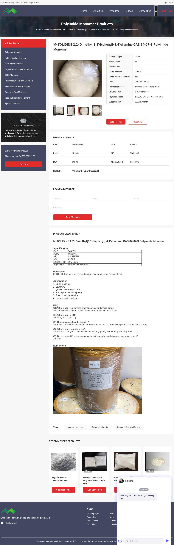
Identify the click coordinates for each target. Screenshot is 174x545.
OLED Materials (11, 75)
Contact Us (91, 524)
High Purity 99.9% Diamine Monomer (60, 479)
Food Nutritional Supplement (17, 98)
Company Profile (93, 514)
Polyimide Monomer (52, 30)
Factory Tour (91, 517)
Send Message (73, 217)
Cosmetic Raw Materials (16, 92)
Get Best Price (116, 122)
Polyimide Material (100, 427)
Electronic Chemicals (14, 64)
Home (38, 30)
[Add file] (120, 541)
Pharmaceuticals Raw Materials (19, 81)
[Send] (167, 541)
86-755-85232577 (27, 156)
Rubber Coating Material (15, 58)
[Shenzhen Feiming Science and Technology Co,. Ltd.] (9, 11)
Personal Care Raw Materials (17, 86)
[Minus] (167, 481)
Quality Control (92, 521)
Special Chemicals (13, 104)
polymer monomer (76, 427)
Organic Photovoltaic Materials (18, 69)
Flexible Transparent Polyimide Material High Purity (94, 480)
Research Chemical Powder (129, 427)
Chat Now (23, 164)
